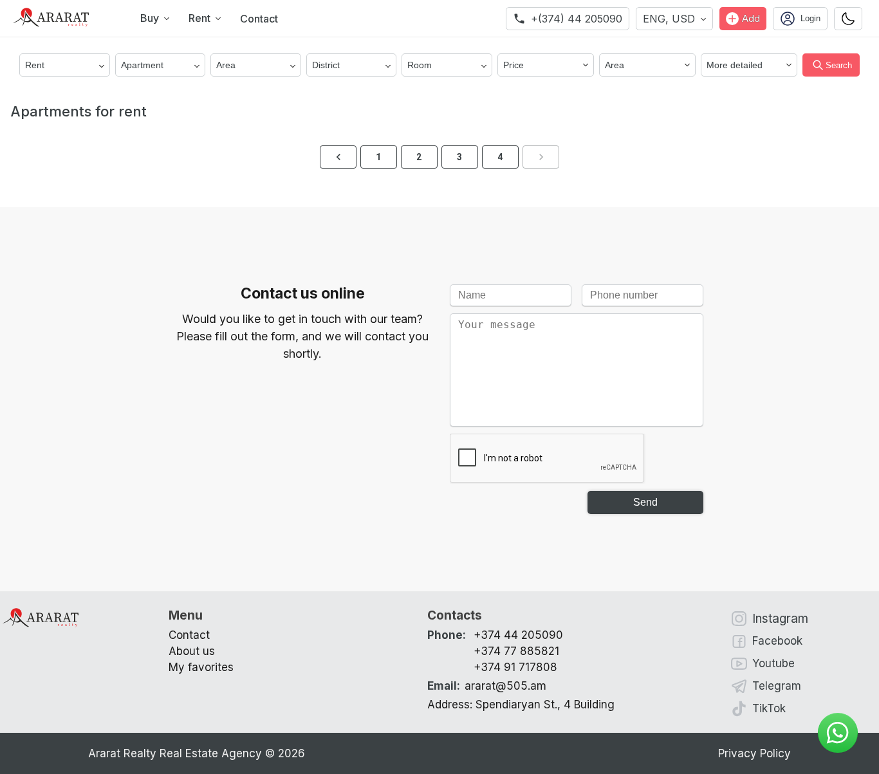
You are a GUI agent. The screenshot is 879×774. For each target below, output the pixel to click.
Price (513, 65)
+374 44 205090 (518, 635)
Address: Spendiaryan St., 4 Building (521, 704)
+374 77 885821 (516, 651)
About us (192, 651)
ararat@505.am (486, 685)
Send (645, 502)
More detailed (735, 65)
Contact (259, 18)
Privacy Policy (754, 753)
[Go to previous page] (338, 157)
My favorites (201, 667)
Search (839, 65)
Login (810, 18)
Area (614, 65)
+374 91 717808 (515, 667)
